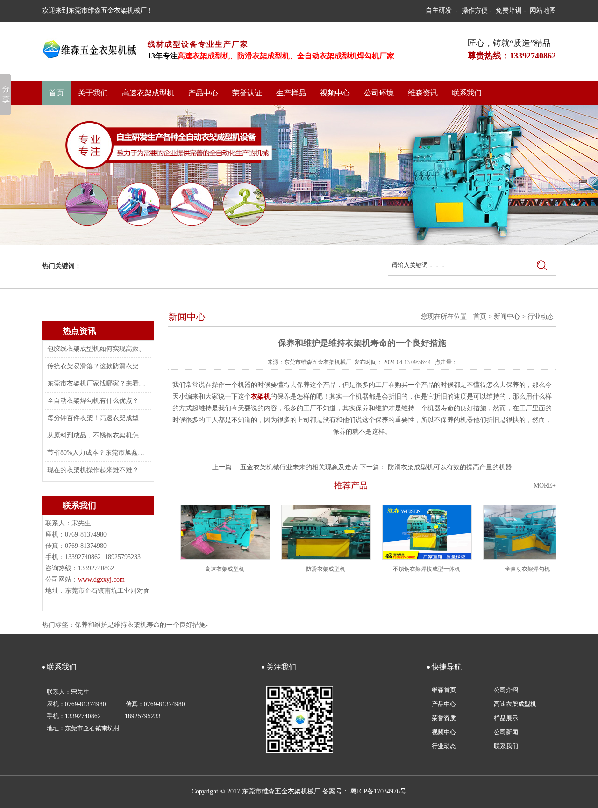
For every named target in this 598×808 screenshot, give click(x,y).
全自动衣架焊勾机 (527, 569)
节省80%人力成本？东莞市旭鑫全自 (97, 452)
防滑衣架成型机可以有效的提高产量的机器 (450, 467)
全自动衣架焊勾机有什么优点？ (93, 400)
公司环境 (379, 93)
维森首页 (444, 689)
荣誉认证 (247, 93)
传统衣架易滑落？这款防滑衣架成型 (97, 366)
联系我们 (467, 93)
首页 (56, 93)
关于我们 (93, 93)
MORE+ (545, 485)
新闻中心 (507, 316)
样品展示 (506, 717)
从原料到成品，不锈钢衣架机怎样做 (97, 435)
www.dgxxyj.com (101, 579)
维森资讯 (423, 93)
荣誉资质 (444, 717)
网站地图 (543, 10)
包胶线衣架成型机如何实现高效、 (96, 348)
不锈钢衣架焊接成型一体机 (426, 569)
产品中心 (203, 93)
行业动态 (540, 316)
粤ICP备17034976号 (378, 791)
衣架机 (261, 396)
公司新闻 (506, 731)
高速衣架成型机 (148, 93)
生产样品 (291, 93)
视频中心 (335, 93)
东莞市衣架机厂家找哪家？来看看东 (97, 383)
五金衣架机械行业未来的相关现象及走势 (299, 467)
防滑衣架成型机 (325, 569)
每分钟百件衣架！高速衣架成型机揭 (97, 418)
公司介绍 (506, 689)
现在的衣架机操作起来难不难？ (93, 469)
